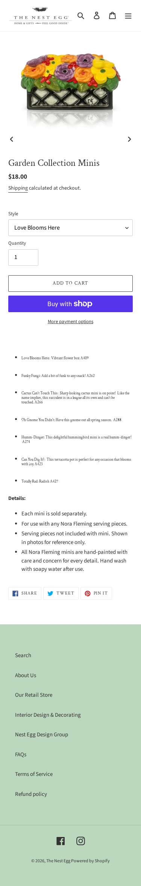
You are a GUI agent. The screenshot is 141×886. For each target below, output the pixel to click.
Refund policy (31, 794)
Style (13, 213)
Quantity (17, 243)
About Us (25, 675)
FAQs (20, 755)
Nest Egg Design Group (41, 735)
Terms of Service (34, 774)
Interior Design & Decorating (48, 715)
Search (23, 655)
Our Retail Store (33, 695)
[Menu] (128, 16)
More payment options (70, 321)
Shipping (18, 188)
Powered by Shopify (90, 861)
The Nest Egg (58, 861)
